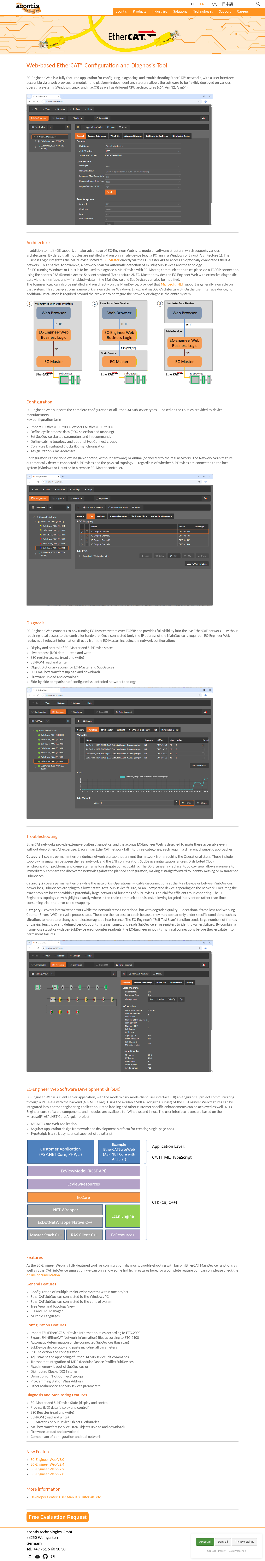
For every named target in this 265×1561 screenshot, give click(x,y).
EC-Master (111, 260)
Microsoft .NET (172, 285)
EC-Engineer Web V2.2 (47, 1469)
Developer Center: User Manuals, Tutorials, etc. (66, 1497)
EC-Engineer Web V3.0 (47, 1460)
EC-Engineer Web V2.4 (47, 1465)
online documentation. (43, 1275)
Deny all (223, 1541)
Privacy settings (244, 1541)
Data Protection (237, 1551)
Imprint (222, 1551)
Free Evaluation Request (58, 1517)
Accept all (205, 1541)
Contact (211, 1551)
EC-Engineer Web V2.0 (47, 1474)
